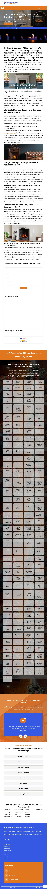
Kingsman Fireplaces (18, 551)
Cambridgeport (9, 816)
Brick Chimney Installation (39, 409)
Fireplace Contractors (7, 458)
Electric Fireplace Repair (8, 465)
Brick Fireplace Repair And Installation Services (7, 671)
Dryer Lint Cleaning (39, 609)
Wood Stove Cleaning (18, 649)
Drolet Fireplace (29, 578)
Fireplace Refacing (39, 418)
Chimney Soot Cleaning (29, 394)
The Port (27, 812)
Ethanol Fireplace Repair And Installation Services (18, 473)
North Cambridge (19, 816)
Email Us (11, 870)
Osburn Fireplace (29, 565)
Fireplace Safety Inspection (29, 628)
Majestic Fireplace (29, 558)
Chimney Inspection (39, 382)
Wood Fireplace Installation (18, 465)
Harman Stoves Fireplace (18, 565)
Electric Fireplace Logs (29, 499)
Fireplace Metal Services (8, 491)
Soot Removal (39, 387)
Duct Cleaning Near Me (18, 635)
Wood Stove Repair (39, 642)
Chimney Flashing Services (7, 451)
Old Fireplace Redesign (29, 522)
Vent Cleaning (18, 609)
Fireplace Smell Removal (39, 515)
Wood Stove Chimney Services (28, 648)
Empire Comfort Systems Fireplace (39, 586)
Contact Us (8, 23)
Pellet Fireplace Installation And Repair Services (7, 543)
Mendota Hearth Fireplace (39, 571)
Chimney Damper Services (7, 445)
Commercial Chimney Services (39, 499)
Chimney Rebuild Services (18, 603)
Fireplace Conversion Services (18, 656)
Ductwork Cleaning (39, 635)
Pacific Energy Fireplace (29, 572)
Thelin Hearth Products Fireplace (7, 594)
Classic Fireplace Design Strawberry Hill (15, 28)
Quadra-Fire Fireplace (7, 572)
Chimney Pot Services (28, 445)
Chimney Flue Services (29, 438)
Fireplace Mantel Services (8, 678)
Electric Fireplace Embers (39, 528)
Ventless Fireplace (8, 656)
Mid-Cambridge (19, 811)
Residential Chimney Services (7, 507)
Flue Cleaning (18, 387)
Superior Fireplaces (29, 543)
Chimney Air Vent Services (18, 535)
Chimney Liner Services (39, 438)
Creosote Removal (29, 388)
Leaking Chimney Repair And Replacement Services (39, 507)
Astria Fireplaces (29, 551)
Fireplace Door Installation (18, 482)
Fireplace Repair (8, 400)
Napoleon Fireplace (18, 558)
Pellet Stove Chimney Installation (28, 528)
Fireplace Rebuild (18, 458)
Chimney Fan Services (39, 445)
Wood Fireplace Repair (29, 458)
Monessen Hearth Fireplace (39, 578)
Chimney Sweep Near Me (28, 635)
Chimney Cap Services (39, 432)
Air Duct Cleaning (29, 609)
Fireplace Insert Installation (7, 603)
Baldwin (7, 811)
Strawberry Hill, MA (13, 879)
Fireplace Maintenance (29, 642)
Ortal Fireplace (8, 578)
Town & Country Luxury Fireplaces (7, 551)
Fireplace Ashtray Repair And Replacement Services (39, 482)
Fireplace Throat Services (18, 499)
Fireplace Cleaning (8, 388)
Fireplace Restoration (39, 400)
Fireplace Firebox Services (29, 491)
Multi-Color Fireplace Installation (39, 535)
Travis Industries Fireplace (18, 585)
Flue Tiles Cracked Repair (18, 521)
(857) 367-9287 (41, 8)
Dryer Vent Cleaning (7, 609)
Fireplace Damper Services (39, 491)
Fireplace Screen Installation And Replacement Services (39, 594)
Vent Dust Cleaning (8, 615)
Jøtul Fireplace (18, 572)
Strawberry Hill (28, 811)
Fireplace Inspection (39, 425)
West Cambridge (39, 809)
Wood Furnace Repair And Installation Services (7, 473)
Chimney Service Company (18, 622)
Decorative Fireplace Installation (39, 628)
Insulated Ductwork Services (39, 663)
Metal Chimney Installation (7, 417)
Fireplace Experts (29, 622)
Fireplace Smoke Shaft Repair (18, 417)
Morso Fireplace (8, 586)
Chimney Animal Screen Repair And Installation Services (29, 409)
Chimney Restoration (18, 425)
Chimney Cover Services (18, 438)
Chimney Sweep (7, 382)
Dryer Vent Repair (7, 629)
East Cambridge (19, 809)
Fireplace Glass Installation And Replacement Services (7, 482)
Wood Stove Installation (7, 649)
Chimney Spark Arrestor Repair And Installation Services (18, 409)
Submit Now (23, 288)
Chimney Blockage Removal (29, 425)
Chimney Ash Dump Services (18, 445)
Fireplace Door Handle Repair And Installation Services (28, 482)
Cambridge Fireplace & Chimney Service (26, 887)
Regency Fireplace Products (18, 543)
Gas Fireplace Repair (39, 458)
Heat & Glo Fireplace (7, 565)
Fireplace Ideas (8, 635)
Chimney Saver (18, 432)
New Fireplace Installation (28, 400)
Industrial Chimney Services (18, 507)
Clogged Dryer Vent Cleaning (28, 615)
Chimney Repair (7, 394)
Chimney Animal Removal (29, 594)
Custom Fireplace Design (18, 528)
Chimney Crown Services (29, 431)
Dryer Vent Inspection (18, 615)
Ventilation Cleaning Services (7, 663)
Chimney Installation (18, 394)
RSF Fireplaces (39, 551)
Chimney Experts (39, 622)
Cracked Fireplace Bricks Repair (29, 671)
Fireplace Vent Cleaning (39, 452)
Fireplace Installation (18, 400)
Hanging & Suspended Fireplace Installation (28, 656)
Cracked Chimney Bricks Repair (29, 515)
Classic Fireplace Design (39, 521)
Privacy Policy (6, 858)
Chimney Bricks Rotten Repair (18, 515)
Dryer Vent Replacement (18, 629)
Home (5, 28)
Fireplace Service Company (8, 622)
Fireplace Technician (8, 642)
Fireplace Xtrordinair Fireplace (18, 578)
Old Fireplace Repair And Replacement (7, 431)
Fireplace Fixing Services (39, 648)
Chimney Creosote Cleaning (39, 393)
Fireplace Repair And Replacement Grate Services (18, 491)
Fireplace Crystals (29, 535)
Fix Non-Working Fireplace (8, 408)
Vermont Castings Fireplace (39, 558)
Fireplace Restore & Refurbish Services (18, 671)
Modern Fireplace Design (8, 528)
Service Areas (6, 854)
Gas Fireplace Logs (7, 499)
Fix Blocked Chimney (28, 507)
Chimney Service (29, 382)
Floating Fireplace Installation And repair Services (39, 671)
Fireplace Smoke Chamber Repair (29, 417)
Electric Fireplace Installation (39, 465)
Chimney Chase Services (7, 438)
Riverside (27, 809)
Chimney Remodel (29, 663)
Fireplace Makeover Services (18, 663)
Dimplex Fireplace (39, 565)
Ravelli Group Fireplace (18, 595)
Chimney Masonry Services (18, 451)
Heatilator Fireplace (7, 558)
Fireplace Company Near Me (18, 642)
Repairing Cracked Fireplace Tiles (8, 515)
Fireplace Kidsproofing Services (39, 603)
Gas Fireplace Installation (29, 465)
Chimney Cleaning (18, 382)
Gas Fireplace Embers (7, 535)
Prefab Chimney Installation (28, 603)
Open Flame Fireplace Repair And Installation (39, 656)
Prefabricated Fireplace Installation (29, 472)
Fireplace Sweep (29, 452)
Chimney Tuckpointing (7, 425)
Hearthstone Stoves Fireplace (29, 585)
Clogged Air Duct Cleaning (39, 615)
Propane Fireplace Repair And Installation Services (39, 473)
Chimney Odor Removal (8, 522)
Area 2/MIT (8, 809)
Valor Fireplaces (39, 543)
